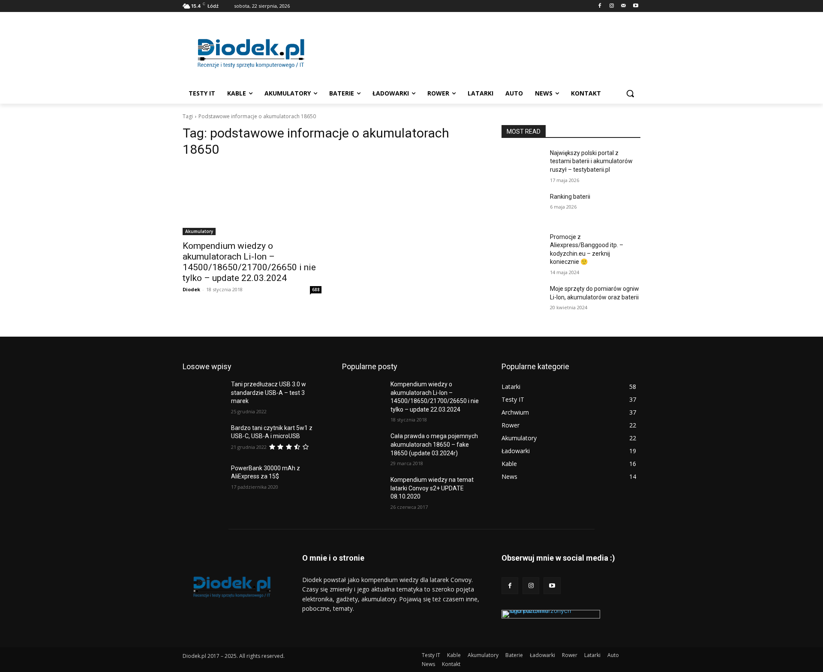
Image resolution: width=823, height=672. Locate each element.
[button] (630, 93)
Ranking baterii (570, 196)
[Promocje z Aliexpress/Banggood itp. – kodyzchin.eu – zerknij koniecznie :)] (522, 247)
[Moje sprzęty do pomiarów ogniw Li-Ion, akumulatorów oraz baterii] (522, 299)
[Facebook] (600, 6)
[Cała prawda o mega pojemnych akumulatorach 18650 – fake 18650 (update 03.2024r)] (363, 446)
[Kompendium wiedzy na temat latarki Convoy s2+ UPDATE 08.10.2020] (363, 490)
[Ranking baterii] (522, 207)
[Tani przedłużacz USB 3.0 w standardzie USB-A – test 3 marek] (203, 394)
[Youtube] (635, 6)
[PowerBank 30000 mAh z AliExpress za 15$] (203, 478)
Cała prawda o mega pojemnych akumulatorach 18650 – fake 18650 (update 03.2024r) (434, 444)
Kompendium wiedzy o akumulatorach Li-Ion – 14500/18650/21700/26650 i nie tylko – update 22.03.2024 (249, 262)
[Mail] (623, 6)
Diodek (191, 289)
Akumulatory (199, 231)
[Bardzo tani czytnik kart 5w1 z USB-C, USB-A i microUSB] (203, 438)
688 (316, 290)
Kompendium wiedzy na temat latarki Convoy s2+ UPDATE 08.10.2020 (432, 488)
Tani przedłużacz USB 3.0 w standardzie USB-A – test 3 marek (268, 392)
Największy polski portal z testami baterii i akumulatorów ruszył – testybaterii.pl (591, 161)
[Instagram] (612, 6)
